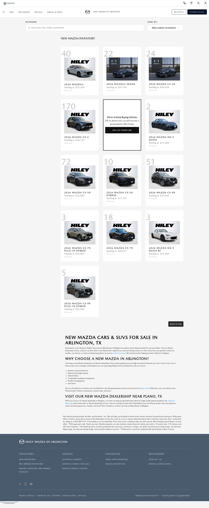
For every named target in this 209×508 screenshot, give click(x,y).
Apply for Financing (117, 459)
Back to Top (176, 324)
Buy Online (179, 12)
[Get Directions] (192, 3)
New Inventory (27, 459)
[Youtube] (31, 484)
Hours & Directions (160, 464)
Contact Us (155, 459)
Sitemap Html (69, 495)
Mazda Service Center (74, 468)
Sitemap (56, 495)
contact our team (119, 353)
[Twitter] (25, 484)
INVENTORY (26, 454)
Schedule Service (197, 12)
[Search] (199, 3)
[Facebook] (20, 484)
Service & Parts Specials (76, 464)
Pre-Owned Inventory (31, 464)
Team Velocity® (151, 495)
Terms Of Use (43, 495)
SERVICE (67, 454)
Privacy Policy (26, 495)
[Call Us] (185, 3)
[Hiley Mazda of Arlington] (88, 12)
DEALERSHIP (156, 454)
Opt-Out (82, 495)
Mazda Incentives (116, 464)
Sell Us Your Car (122, 130)
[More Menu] (3, 12)
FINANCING (113, 454)
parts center (144, 388)
